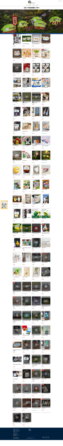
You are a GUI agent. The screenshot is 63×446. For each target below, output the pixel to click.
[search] (58, 1)
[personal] (61, 1)
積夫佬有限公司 (32, 437)
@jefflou (16, 432)
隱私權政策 (30, 430)
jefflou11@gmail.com (18, 430)
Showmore (34, 438)
